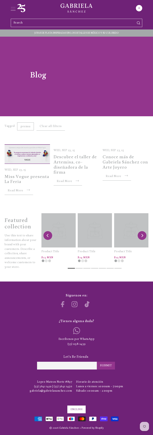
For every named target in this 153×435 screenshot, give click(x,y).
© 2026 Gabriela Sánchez (64, 428)
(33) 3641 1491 (43, 386)
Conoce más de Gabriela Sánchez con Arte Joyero (125, 162)
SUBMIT (106, 365)
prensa (25, 126)
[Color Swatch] (43, 261)
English (76, 409)
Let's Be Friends (76, 357)
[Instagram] (74, 304)
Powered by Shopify (92, 428)
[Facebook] (62, 304)
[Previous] (47, 235)
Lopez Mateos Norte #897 (54, 381)
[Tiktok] (87, 304)
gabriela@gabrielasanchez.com (51, 390)
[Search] (138, 23)
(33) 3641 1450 (63, 386)
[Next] (142, 235)
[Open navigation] (13, 8)
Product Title (50, 251)
